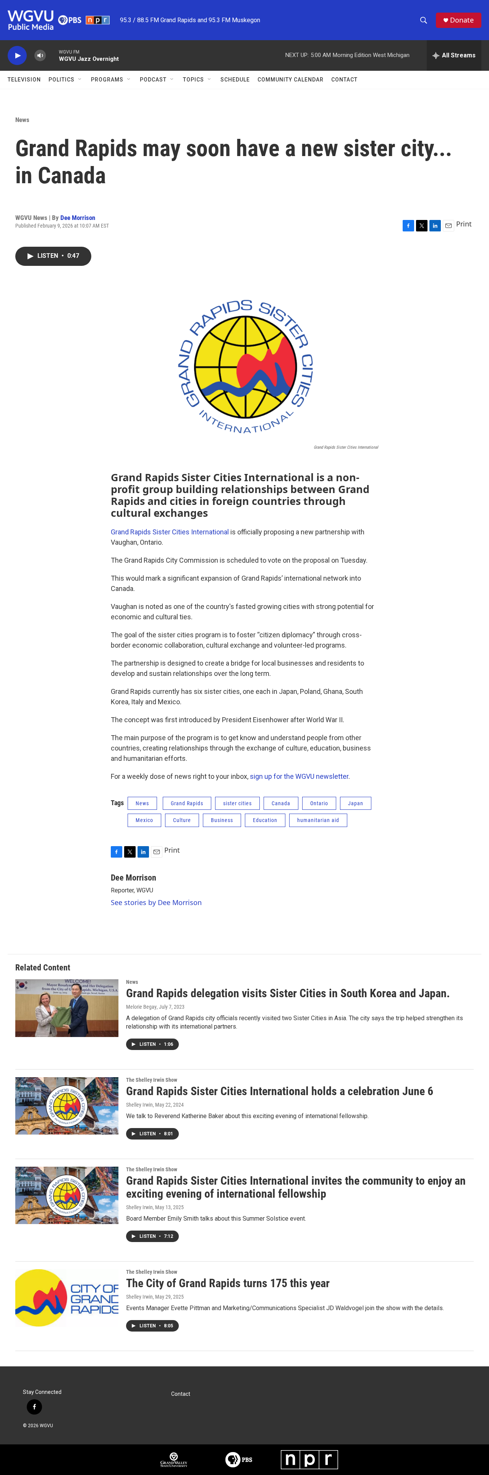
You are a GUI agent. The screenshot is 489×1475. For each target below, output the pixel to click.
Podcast (153, 80)
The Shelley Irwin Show (151, 1080)
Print (464, 223)
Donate (462, 20)
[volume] (40, 55)
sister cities (237, 803)
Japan (355, 803)
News (22, 120)
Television (24, 80)
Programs (107, 80)
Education (265, 820)
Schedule (235, 80)
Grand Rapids (187, 803)
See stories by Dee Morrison (156, 902)
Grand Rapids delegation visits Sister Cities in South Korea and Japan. (288, 993)
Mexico (144, 820)
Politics (61, 80)
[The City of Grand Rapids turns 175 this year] (66, 1298)
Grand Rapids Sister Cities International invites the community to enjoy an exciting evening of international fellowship (296, 1187)
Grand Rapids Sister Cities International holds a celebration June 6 (279, 1091)
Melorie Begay (141, 1007)
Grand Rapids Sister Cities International (170, 532)
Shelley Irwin (139, 1105)
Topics (193, 80)
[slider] (52, 55)
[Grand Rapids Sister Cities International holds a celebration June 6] (66, 1106)
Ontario (319, 803)
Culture (182, 820)
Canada (281, 803)
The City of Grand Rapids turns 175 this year (228, 1283)
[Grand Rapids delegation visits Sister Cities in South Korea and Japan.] (66, 1008)
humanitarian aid (318, 820)
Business (222, 820)
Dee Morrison (77, 217)
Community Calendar (290, 80)
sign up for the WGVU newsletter (299, 776)
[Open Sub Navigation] (80, 80)
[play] (17, 55)
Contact (344, 80)
